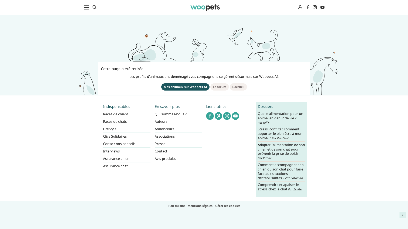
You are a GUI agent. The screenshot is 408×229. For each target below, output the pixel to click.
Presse (160, 143)
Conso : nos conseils (119, 143)
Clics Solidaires (115, 136)
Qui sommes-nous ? (171, 114)
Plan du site (176, 206)
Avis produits (165, 158)
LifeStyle (109, 129)
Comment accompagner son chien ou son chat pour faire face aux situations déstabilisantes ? (281, 171)
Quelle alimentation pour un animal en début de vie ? (280, 118)
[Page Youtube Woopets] (322, 7)
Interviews (111, 151)
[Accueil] (205, 7)
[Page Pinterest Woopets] (218, 116)
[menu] (87, 7)
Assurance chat (115, 166)
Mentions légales (200, 206)
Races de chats (115, 121)
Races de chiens (116, 114)
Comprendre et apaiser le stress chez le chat (280, 186)
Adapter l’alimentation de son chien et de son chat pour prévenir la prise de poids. (281, 151)
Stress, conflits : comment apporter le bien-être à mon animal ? (280, 134)
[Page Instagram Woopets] (315, 7)
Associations (165, 136)
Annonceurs (164, 129)
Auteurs (161, 121)
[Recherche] (94, 7)
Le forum (219, 87)
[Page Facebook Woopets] (308, 7)
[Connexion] (300, 7)
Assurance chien (116, 158)
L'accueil (238, 87)
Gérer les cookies (227, 206)
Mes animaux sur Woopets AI (185, 87)
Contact (161, 151)
